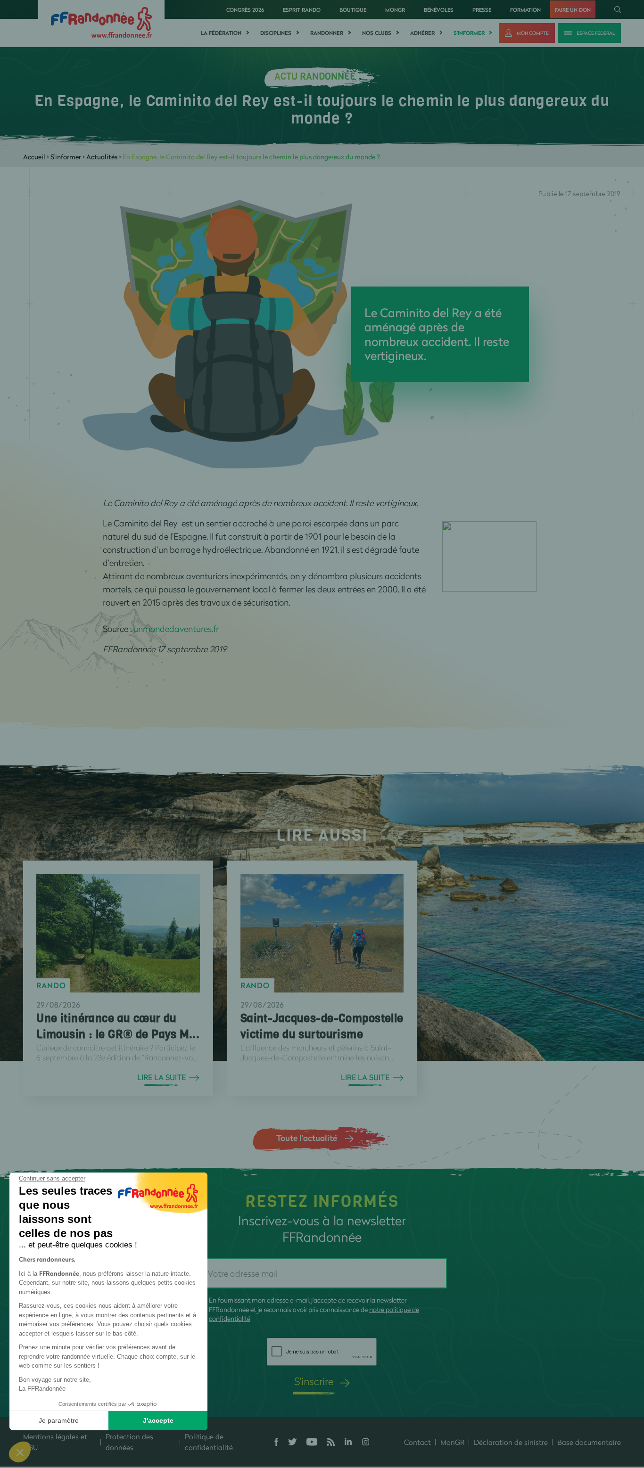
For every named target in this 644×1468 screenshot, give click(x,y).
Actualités (101, 156)
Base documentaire (589, 1442)
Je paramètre (59, 1420)
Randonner (326, 33)
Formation (525, 9)
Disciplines (275, 33)
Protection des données (129, 1442)
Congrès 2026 (245, 9)
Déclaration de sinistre (511, 1442)
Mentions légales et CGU (55, 1442)
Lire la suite (161, 1077)
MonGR (395, 9)
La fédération (221, 33)
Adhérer (422, 33)
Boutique (352, 9)
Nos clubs (376, 33)
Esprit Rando (302, 9)
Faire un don (573, 9)
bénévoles (439, 9)
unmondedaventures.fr (176, 628)
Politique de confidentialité (209, 1442)
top (525, 1404)
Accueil (34, 156)
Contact (417, 1442)
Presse (481, 9)
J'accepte (158, 1420)
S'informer (469, 33)
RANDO (51, 985)
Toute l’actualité (306, 1137)
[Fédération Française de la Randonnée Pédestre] (101, 21)
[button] (19, 1452)
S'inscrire (313, 1381)
